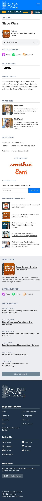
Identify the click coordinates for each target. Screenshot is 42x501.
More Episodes (19, 374)
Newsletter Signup (14, 476)
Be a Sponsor (27, 415)
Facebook (28, 442)
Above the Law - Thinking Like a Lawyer (23, 34)
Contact (25, 420)
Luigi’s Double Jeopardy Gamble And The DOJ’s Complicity (19, 311)
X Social (8, 442)
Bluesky (27, 450)
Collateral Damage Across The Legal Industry (15, 364)
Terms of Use (7, 496)
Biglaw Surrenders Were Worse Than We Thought (17, 323)
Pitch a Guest (27, 424)
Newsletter (9, 454)
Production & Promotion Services (10, 429)
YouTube (8, 450)
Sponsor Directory (29, 411)
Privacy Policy (17, 496)
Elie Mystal (18, 119)
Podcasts (5, 415)
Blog (3, 424)
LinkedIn (27, 446)
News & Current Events (20, 151)
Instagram (8, 446)
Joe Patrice (18, 105)
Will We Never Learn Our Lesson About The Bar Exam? (20, 334)
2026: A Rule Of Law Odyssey (15, 354)
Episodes (5, 420)
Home (4, 411)
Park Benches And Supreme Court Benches (20, 345)
